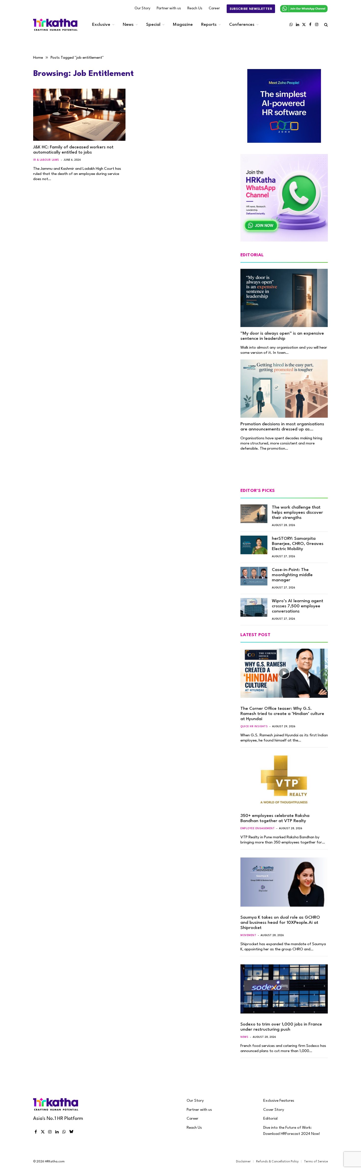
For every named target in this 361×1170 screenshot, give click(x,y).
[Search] (325, 24)
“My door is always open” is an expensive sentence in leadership (282, 336)
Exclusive (101, 25)
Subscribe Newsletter (251, 9)
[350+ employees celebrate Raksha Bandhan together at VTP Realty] (284, 780)
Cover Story (273, 1110)
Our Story (142, 8)
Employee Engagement (257, 828)
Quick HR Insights (254, 726)
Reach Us (194, 8)
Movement (248, 935)
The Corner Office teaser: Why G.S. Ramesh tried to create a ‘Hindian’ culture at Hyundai (282, 714)
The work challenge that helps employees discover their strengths (297, 512)
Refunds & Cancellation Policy (277, 1161)
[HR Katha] (55, 24)
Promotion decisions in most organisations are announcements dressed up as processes (282, 427)
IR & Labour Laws (46, 160)
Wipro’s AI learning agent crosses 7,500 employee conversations (297, 606)
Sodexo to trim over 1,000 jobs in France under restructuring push (281, 1027)
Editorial (270, 1119)
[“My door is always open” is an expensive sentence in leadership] (284, 298)
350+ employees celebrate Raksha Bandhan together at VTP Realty (274, 818)
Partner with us (169, 8)
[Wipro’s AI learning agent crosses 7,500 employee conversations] (253, 607)
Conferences (241, 25)
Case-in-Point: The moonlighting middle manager (292, 575)
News (128, 25)
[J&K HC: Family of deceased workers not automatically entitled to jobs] (79, 115)
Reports (209, 25)
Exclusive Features (278, 1101)
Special (153, 25)
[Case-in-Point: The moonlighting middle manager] (253, 576)
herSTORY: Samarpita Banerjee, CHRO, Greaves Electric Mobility (297, 544)
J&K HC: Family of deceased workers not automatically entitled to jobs (73, 150)
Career (214, 8)
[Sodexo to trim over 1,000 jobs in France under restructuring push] (284, 988)
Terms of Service (316, 1161)
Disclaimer (243, 1161)
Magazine (183, 25)
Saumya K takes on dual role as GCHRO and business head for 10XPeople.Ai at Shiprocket (280, 922)
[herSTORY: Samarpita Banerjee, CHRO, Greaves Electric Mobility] (253, 545)
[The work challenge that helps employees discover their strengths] (253, 513)
